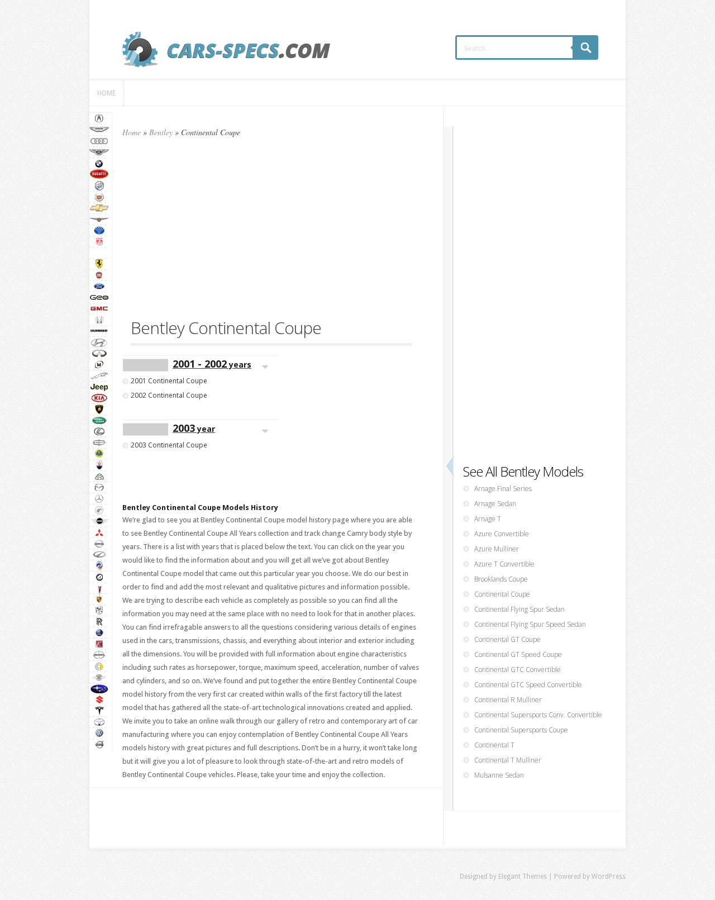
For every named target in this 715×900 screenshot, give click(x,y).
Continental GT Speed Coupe (518, 654)
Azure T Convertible (504, 564)
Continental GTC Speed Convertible (528, 684)
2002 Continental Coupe (169, 395)
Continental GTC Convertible (517, 669)
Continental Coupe (502, 594)
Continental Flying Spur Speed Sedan (530, 624)
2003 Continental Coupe (169, 445)
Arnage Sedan (495, 503)
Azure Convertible (501, 534)
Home (131, 132)
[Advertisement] (271, 233)
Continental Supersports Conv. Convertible (538, 715)
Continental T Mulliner (507, 760)
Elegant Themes (522, 876)
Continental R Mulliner (508, 699)
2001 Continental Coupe (169, 380)
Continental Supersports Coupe (521, 730)
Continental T (494, 745)
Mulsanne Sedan (499, 775)
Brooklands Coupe (501, 579)
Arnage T (487, 518)
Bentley (161, 132)
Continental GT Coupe (507, 639)
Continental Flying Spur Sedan (519, 609)
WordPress (609, 876)
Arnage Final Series (503, 488)
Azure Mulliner (496, 549)
